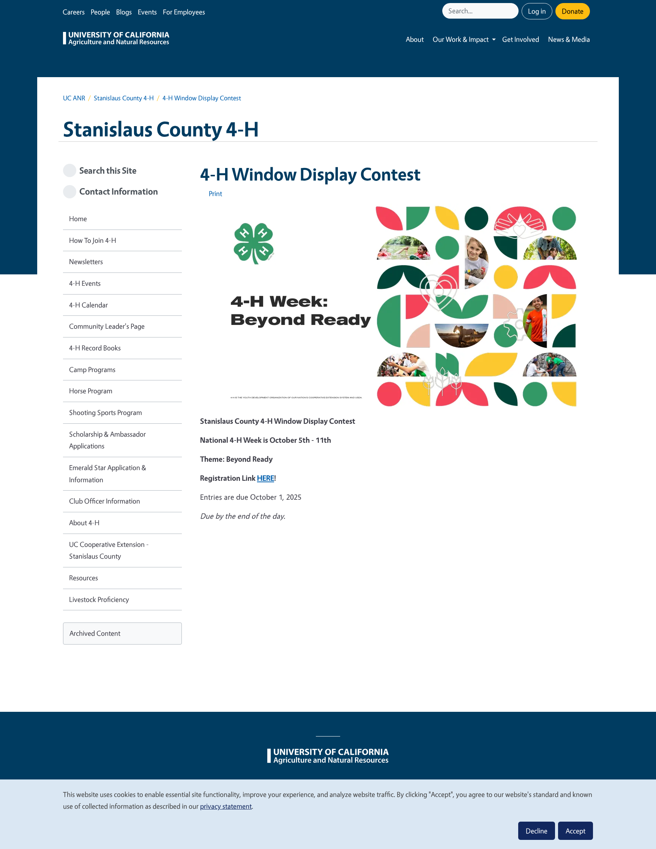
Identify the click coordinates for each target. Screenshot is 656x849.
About (415, 39)
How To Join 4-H (92, 240)
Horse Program (90, 390)
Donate (572, 11)
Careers (74, 11)
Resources (83, 577)
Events (147, 11)
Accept (575, 830)
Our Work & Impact (461, 39)
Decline (536, 830)
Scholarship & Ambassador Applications (107, 440)
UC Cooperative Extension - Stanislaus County (109, 550)
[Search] (514, 11)
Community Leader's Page (107, 326)
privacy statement (226, 806)
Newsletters (86, 261)
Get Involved (520, 39)
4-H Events (85, 283)
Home (78, 218)
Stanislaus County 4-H (124, 98)
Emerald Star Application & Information (107, 473)
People (100, 11)
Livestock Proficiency (99, 599)
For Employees (184, 11)
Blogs (124, 11)
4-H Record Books (95, 347)
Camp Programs (92, 369)
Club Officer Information (104, 500)
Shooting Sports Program (105, 412)
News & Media (569, 39)
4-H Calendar (88, 304)
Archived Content (94, 633)
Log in (537, 11)
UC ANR (74, 98)
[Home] (116, 39)
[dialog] (328, 814)
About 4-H (84, 522)
